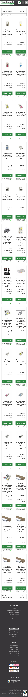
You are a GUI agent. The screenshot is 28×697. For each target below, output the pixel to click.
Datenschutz (14, 616)
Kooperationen (14, 647)
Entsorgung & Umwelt (14, 653)
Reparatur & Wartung (14, 634)
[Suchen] (23, 2)
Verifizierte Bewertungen (14, 655)
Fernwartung (14, 636)
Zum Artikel (7, 52)
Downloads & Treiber (14, 632)
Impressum (14, 618)
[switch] (25, 695)
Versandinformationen (14, 649)
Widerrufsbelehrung (14, 614)
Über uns (14, 608)
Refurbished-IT (14, 645)
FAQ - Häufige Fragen (14, 631)
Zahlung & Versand (14, 612)
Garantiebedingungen (14, 651)
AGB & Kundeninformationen (14, 610)
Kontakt (14, 620)
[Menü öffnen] (26, 2)
